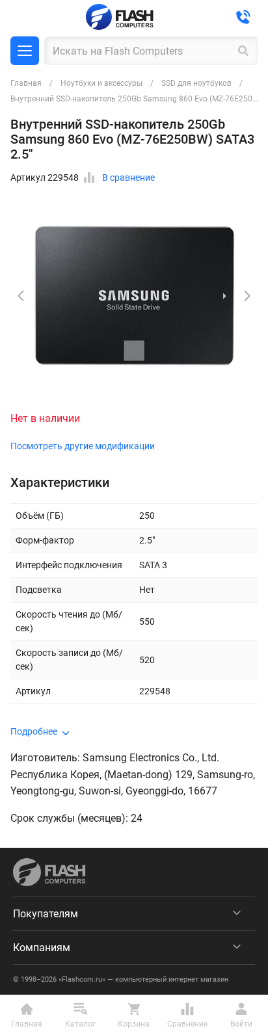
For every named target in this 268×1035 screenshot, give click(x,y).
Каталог (24, 50)
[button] (247, 295)
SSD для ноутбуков (196, 83)
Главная (26, 83)
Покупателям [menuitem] (45, 914)
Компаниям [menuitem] (41, 947)
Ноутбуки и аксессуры (101, 83)
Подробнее (33, 731)
